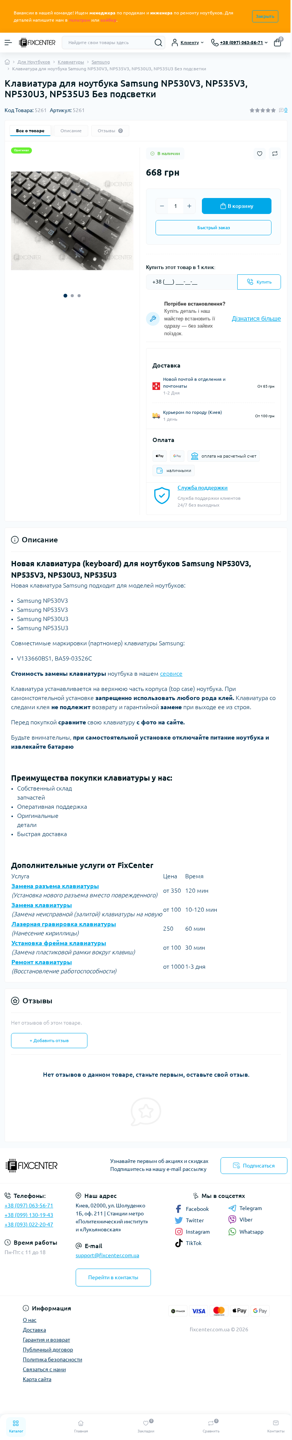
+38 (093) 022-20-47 (29, 1224)
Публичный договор (48, 1350)
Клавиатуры (71, 61)
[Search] (158, 42)
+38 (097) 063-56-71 (29, 1205)
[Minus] (162, 206)
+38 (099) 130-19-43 (29, 1215)
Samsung (101, 61)
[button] (65, 296)
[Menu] (8, 42)
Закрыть (265, 16)
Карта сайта (37, 1379)
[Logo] (37, 42)
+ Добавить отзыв (49, 1040)
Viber (246, 1220)
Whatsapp (251, 1232)
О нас (29, 1320)
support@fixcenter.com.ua (107, 1255)
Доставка (34, 1330)
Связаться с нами (44, 1369)
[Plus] (189, 206)
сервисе (171, 673)
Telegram (251, 1208)
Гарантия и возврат (46, 1340)
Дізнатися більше (256, 318)
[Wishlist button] (260, 154)
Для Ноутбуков (33, 61)
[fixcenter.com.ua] (49, 1165)
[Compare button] (275, 153)
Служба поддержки (203, 488)
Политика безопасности (52, 1359)
